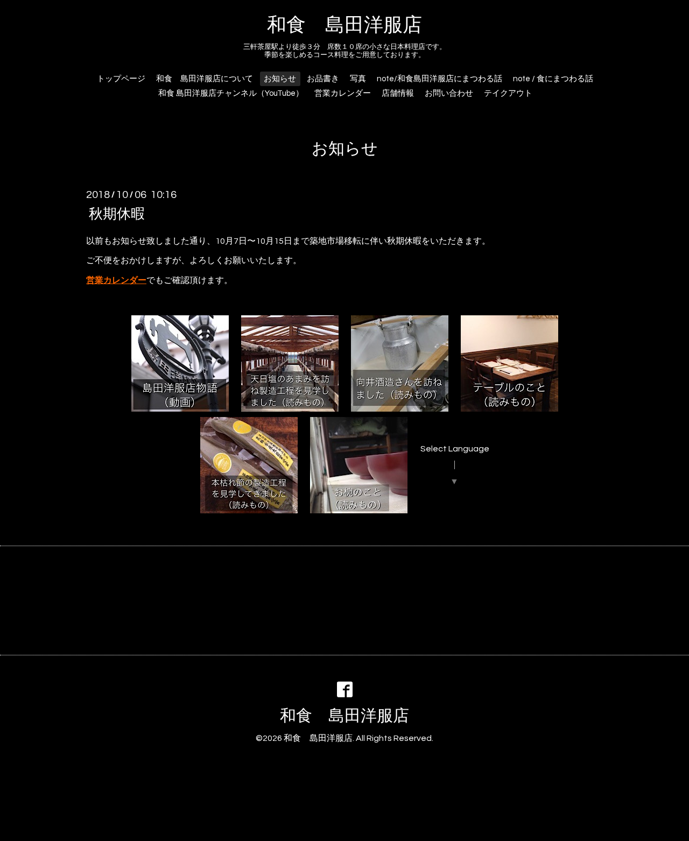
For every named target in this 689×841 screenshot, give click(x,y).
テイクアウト (508, 93)
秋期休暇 (117, 214)
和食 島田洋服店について (204, 79)
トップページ (121, 79)
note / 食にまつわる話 (553, 79)
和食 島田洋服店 (344, 25)
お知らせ (280, 79)
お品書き (323, 79)
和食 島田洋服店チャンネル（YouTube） (231, 93)
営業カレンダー (342, 93)
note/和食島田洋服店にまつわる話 (439, 79)
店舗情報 (398, 93)
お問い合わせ (449, 93)
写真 (358, 79)
